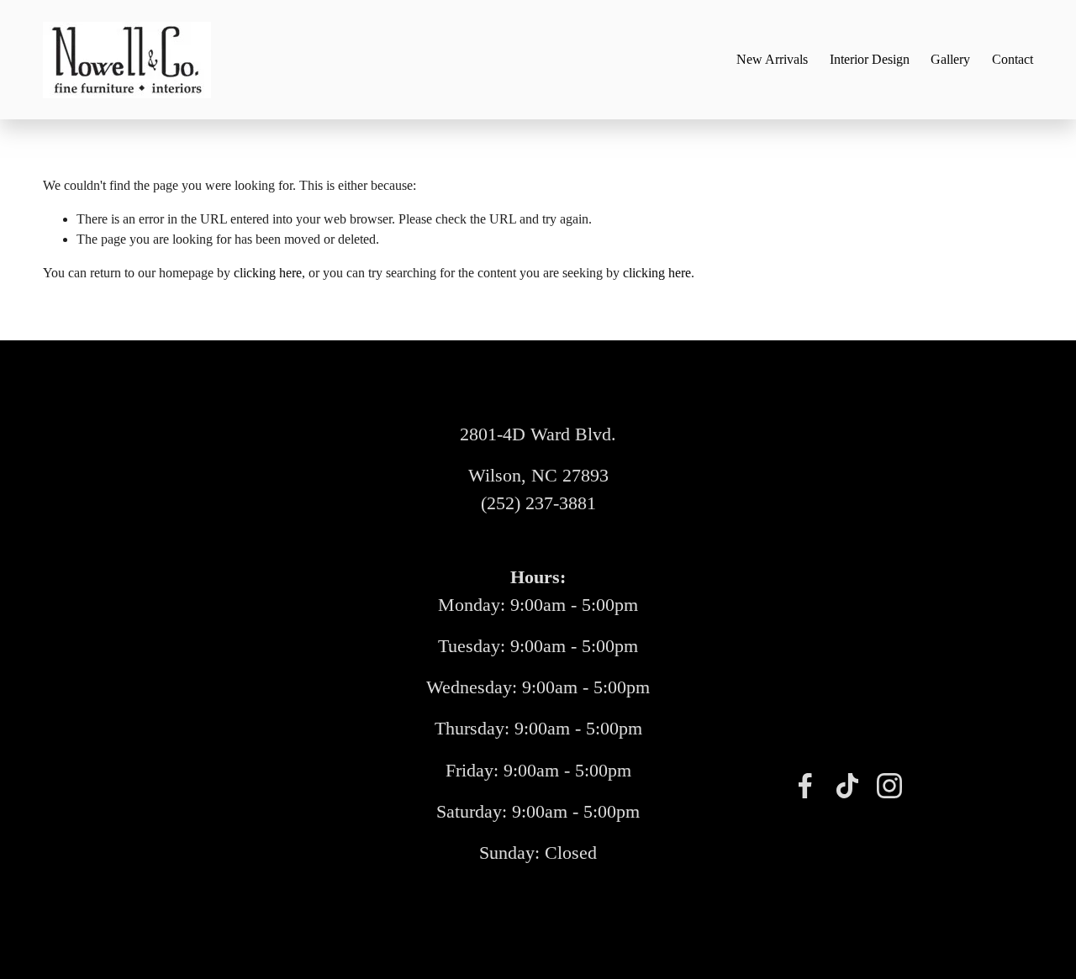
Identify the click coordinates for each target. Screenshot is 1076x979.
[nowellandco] (889, 785)
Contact (1012, 59)
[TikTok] (847, 785)
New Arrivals (772, 59)
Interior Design (870, 59)
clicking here (268, 273)
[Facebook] (805, 785)
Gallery (950, 59)
